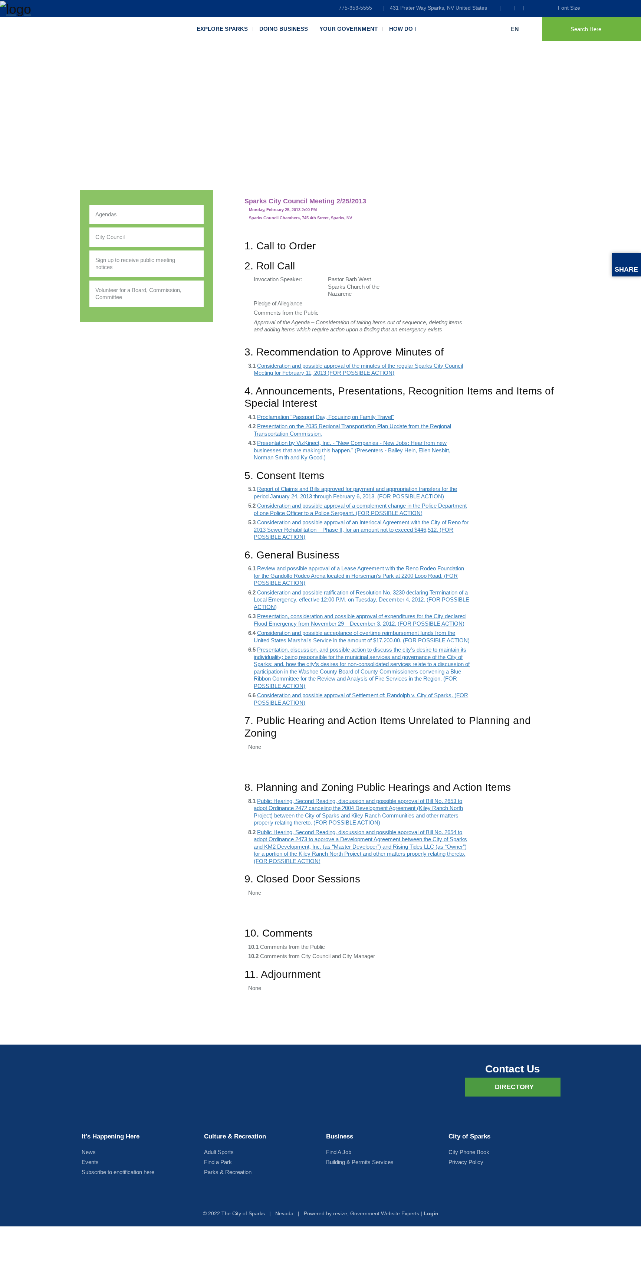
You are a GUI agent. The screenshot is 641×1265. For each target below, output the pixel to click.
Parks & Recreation (228, 1172)
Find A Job (338, 1152)
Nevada (284, 1213)
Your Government (348, 29)
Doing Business (283, 29)
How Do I (402, 29)
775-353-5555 (355, 8)
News (89, 1152)
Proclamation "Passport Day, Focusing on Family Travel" (325, 417)
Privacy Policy (465, 1162)
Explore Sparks (222, 29)
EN (515, 29)
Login (431, 1213)
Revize (340, 1213)
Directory (514, 1087)
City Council (110, 237)
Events (90, 1162)
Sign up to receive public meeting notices (135, 264)
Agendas (106, 214)
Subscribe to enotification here (118, 1172)
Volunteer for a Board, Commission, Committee (138, 294)
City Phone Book (468, 1152)
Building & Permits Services (360, 1162)
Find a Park (218, 1162)
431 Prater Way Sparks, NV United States (438, 8)
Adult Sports (219, 1152)
